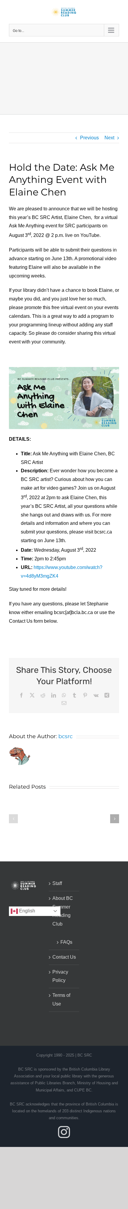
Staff (57, 883)
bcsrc (65, 736)
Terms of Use (61, 999)
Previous (89, 137)
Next (109, 137)
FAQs (66, 942)
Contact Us (64, 957)
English (26, 910)
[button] (13, 818)
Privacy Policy (60, 976)
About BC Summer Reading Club (62, 911)
